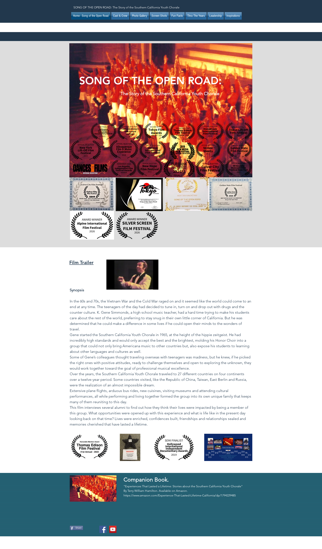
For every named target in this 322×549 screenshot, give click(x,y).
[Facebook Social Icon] (103, 529)
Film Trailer (81, 262)
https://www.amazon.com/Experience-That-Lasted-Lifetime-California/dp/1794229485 (180, 495)
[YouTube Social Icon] (112, 529)
